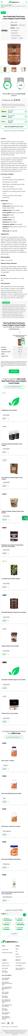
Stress (17, 28)
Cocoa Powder (22, 25)
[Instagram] (12, 1023)
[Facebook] (8, 1023)
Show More (14, 933)
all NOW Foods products (13, 737)
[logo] (14, 2)
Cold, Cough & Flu (7, 831)
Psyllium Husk (6, 864)
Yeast (4, 798)
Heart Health (14, 38)
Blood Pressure (15, 33)
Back (3, 12)
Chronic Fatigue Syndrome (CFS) (17, 35)
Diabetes (21, 38)
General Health (15, 30)
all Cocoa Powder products (13, 386)
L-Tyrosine (5, 765)
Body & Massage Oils (7, 897)
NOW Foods (13, 22)
